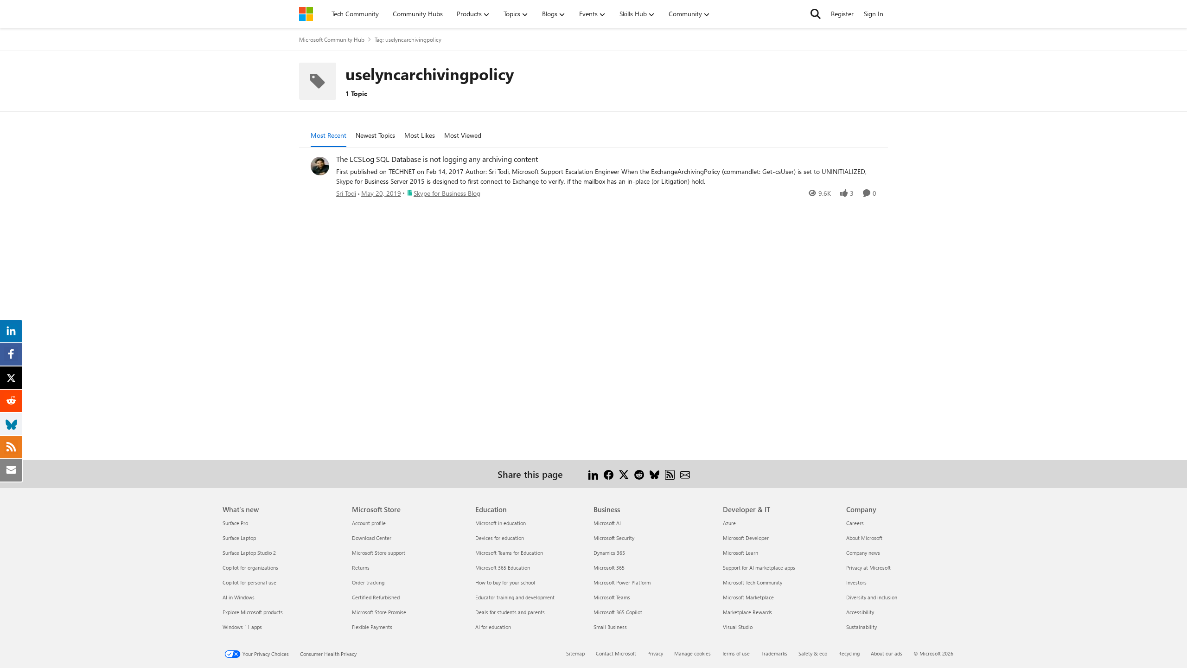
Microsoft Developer (746, 537)
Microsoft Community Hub (331, 39)
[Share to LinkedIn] (593, 474)
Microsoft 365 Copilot (618, 612)
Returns (361, 567)
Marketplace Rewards (747, 612)
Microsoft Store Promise (379, 612)
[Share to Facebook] (608, 474)
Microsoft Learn (740, 552)
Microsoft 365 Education (502, 567)
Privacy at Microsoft (868, 567)
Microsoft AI (607, 523)
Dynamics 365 (609, 552)
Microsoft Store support (378, 552)
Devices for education (499, 537)
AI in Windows (239, 597)
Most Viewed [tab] (462, 135)
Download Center (371, 537)
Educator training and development (515, 597)
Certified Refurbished (376, 597)
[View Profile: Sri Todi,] (320, 166)
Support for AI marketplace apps (759, 567)
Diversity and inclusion (871, 597)
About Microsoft (864, 537)
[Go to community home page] (306, 14)
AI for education (493, 626)
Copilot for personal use (249, 582)
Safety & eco (812, 653)
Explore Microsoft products (253, 612)
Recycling (849, 653)
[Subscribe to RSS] (670, 474)
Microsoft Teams (612, 597)
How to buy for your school (505, 582)
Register (842, 13)
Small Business (610, 626)
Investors (856, 582)
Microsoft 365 (609, 567)
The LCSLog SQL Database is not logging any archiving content (437, 159)
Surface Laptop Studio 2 (249, 552)
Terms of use (736, 653)
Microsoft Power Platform (622, 582)
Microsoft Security (614, 537)
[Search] (815, 13)
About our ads (886, 653)
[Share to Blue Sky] (654, 474)
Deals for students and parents (510, 612)
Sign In (873, 13)
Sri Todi (346, 193)
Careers (855, 523)
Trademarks (774, 653)
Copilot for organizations (250, 567)
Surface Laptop (239, 537)
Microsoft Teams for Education (509, 552)
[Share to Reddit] (639, 474)
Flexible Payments (372, 626)
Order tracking (368, 582)
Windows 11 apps (242, 626)
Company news (863, 552)
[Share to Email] (685, 474)
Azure (729, 523)
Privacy (655, 653)
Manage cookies (692, 653)
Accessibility (860, 612)
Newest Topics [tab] (375, 135)
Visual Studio (738, 626)
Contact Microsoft (616, 653)
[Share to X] (624, 474)
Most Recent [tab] (328, 135)
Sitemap (575, 653)
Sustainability (861, 626)
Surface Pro (235, 523)
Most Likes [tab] (419, 135)
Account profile (369, 523)
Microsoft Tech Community (752, 582)
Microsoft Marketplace (748, 597)
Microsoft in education (500, 523)
